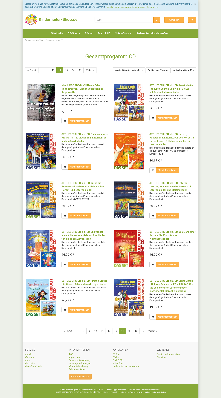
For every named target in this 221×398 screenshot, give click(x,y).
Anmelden (174, 20)
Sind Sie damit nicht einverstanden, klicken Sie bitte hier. (132, 7)
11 (102, 331)
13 (53, 70)
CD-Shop (73, 33)
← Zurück (31, 70)
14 (60, 70)
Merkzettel (30, 363)
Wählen (157, 70)
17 (80, 70)
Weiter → (90, 70)
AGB (71, 354)
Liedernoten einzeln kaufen (152, 33)
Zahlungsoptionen (77, 369)
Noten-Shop (122, 33)
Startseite (57, 33)
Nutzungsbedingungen (80, 363)
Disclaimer (162, 357)
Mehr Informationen (79, 121)
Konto (27, 360)
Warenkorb (30, 357)
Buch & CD (104, 33)
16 (73, 70)
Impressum (74, 357)
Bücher (89, 33)
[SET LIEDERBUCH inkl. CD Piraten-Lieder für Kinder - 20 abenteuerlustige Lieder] (41, 297)
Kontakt (28, 354)
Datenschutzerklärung (79, 360)
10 (183, 70)
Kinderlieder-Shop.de (58, 19)
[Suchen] (156, 20)
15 (66, 70)
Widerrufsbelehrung (78, 366)
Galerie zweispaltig (128, 70)
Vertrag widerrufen (80, 376)
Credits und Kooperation (168, 354)
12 (109, 331)
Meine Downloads (33, 366)
